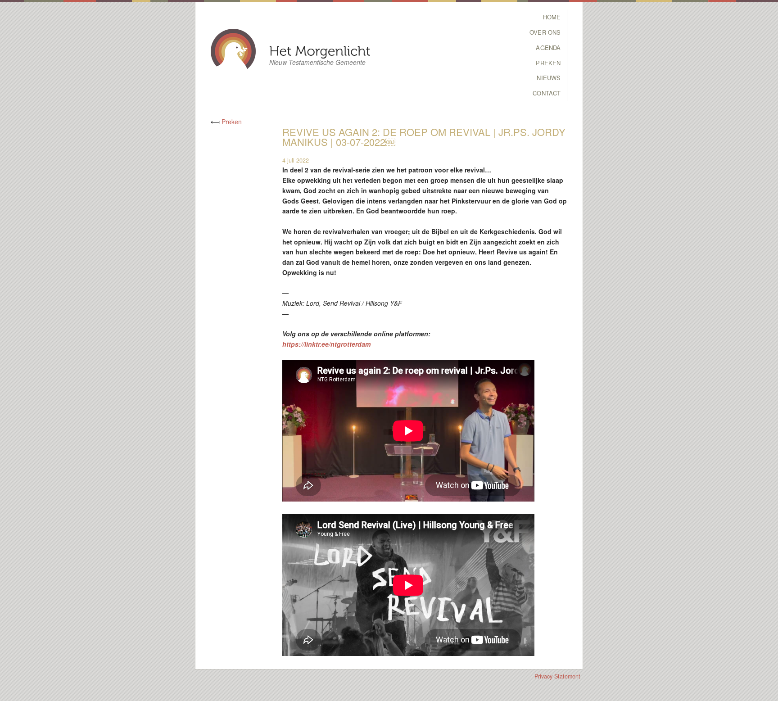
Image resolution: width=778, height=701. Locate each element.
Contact (547, 93)
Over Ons (545, 32)
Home (552, 17)
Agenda (548, 47)
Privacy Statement (557, 676)
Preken (548, 63)
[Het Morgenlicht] (320, 50)
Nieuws (549, 77)
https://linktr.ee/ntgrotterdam (326, 343)
